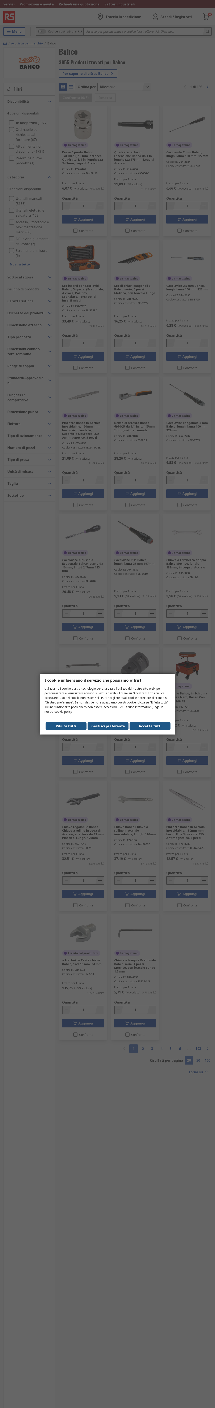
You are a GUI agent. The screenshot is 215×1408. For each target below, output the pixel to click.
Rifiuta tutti (66, 726)
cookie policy (63, 712)
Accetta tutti (150, 726)
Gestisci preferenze (108, 726)
